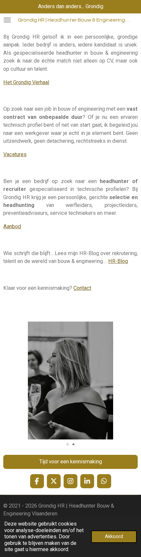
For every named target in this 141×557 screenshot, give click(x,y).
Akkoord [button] (114, 536)
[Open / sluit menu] (7, 20)
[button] (132, 327)
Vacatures (15, 154)
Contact (82, 288)
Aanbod (12, 226)
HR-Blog (118, 261)
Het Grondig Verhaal (26, 82)
